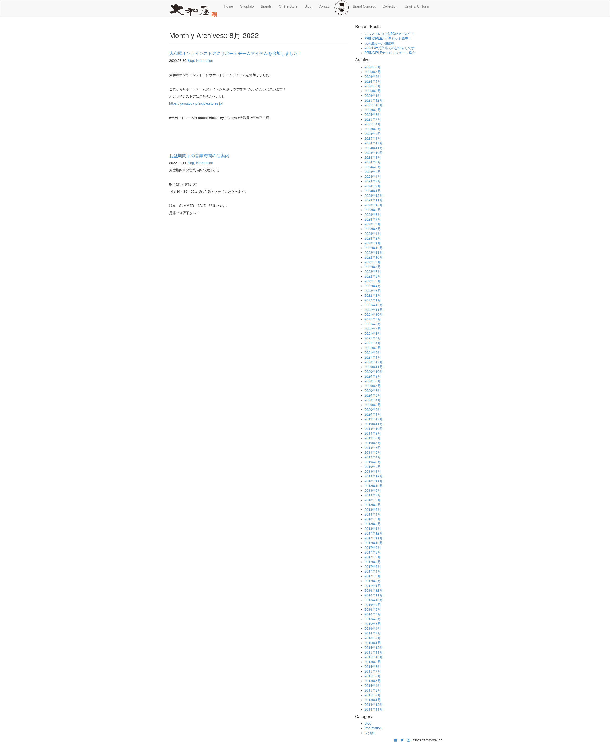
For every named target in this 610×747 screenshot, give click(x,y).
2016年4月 (373, 628)
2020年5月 (373, 395)
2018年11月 (374, 480)
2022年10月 (374, 257)
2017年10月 (374, 542)
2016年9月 (373, 604)
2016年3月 (373, 633)
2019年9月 (373, 433)
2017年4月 (373, 571)
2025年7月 (373, 119)
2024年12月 (374, 143)
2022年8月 (373, 266)
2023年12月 (374, 195)
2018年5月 (373, 509)
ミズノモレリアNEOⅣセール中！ (390, 33)
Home (228, 6)
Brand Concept (364, 6)
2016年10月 (374, 599)
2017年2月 (373, 580)
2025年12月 (374, 100)
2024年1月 (373, 190)
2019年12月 (374, 419)
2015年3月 (373, 690)
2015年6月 (373, 675)
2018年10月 (374, 485)
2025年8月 (373, 114)
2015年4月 (373, 685)
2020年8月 (373, 380)
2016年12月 (374, 590)
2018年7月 (373, 499)
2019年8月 (373, 438)
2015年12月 (374, 647)
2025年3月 (373, 128)
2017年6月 (373, 561)
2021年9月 (373, 319)
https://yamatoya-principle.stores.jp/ (196, 103)
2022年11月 (374, 252)
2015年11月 (374, 652)
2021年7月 (373, 328)
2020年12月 (374, 361)
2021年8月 (373, 323)
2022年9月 (373, 262)
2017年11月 (374, 538)
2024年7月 (373, 166)
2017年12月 (374, 533)
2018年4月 (373, 514)
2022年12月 (374, 247)
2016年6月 (373, 618)
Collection (390, 6)
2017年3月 (373, 576)
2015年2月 (373, 695)
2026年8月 (373, 66)
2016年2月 (373, 637)
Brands (266, 6)
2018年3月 (373, 518)
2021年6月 (373, 333)
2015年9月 (373, 661)
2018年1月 (373, 528)
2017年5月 (373, 566)
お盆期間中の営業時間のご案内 (199, 155)
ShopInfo (247, 6)
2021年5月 (373, 338)
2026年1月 (373, 95)
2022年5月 (373, 281)
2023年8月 (373, 214)
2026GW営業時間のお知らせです (390, 47)
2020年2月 (373, 409)
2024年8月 (373, 162)
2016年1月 (373, 642)
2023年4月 (373, 233)
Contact (324, 6)
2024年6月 (373, 171)
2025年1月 (373, 138)
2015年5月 (373, 680)
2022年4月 (373, 285)
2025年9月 (373, 109)
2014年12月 (374, 704)
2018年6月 (373, 504)
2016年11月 (374, 595)
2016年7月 (373, 614)
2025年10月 (374, 105)
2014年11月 (374, 709)
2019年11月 (374, 423)
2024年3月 (373, 181)
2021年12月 (374, 304)
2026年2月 (373, 90)
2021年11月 (374, 309)
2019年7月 (373, 442)
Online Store (288, 6)
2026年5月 (373, 76)
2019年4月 (373, 457)
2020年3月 (373, 404)
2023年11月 (374, 200)
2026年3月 (373, 86)
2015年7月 (373, 671)
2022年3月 (373, 290)
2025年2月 (373, 133)
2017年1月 (373, 585)
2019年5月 (373, 452)
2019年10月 (374, 428)
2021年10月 (374, 314)
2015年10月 (374, 656)
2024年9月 (373, 157)
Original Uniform (417, 6)
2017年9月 (373, 547)
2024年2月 (373, 185)
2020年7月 (373, 385)
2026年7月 (373, 71)
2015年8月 (373, 666)
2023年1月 (373, 243)
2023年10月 (374, 204)
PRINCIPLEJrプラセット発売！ (388, 38)
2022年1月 (373, 300)
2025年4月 (373, 124)
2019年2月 (373, 466)
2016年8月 (373, 609)
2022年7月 (373, 271)
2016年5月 (373, 623)
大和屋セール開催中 (380, 43)
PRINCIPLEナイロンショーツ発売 (390, 52)
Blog (308, 6)
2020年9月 (373, 376)
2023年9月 (373, 209)
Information (204, 60)
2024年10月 (374, 152)
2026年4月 (373, 81)
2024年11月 (374, 147)
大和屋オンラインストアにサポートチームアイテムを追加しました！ (235, 53)
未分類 (370, 732)
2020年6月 (373, 390)
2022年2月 (373, 295)
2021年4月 (373, 342)
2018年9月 (373, 490)
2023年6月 (373, 223)
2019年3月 (373, 461)
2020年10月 (374, 371)
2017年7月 (373, 557)
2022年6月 (373, 276)
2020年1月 (373, 414)
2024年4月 (373, 176)
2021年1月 (373, 357)
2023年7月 (373, 219)
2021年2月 (373, 352)
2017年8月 (373, 552)
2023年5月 (373, 228)
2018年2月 (373, 523)
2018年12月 (374, 476)
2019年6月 (373, 447)
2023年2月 (373, 238)
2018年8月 (373, 495)
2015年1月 (373, 699)
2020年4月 (373, 400)
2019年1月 (373, 471)
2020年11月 (374, 366)
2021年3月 (373, 347)
